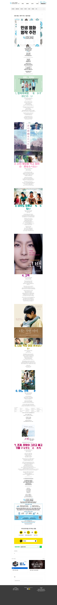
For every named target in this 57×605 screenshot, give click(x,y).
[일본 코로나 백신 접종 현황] (37, 564)
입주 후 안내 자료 (15, 570)
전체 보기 (44, 558)
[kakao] (29, 589)
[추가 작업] (42, 14)
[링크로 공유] (14, 553)
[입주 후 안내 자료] (20, 564)
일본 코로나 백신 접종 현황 (34, 570)
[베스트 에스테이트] (27, 589)
